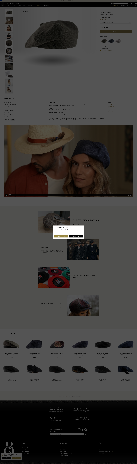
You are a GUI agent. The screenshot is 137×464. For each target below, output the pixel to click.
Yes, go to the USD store (61, 236)
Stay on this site (76, 236)
